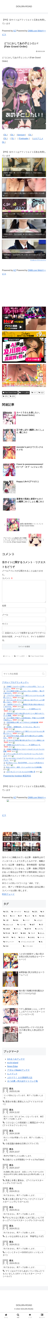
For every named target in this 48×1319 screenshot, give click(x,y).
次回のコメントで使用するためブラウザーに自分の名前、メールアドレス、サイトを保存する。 (24, 636)
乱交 (42, 392)
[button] (43, 673)
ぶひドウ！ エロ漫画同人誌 (19, 1077)
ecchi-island (12, 1063)
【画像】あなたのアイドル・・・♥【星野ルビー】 (23, 745)
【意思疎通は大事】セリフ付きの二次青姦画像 (22, 722)
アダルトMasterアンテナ (18, 1070)
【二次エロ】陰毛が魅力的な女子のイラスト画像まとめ (25, 740)
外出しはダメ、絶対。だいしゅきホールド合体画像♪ (24, 767)
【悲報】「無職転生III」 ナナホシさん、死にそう (23, 727)
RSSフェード (8, 894)
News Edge (12, 1066)
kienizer (21, 135)
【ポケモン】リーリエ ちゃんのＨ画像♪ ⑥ (20, 772)
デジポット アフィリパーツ (38, 260)
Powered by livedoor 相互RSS (17, 776)
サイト (5, 624)
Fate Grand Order (11, 392)
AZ (14, 31)
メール (5, 615)
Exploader (24, 138)
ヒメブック (12, 1074)
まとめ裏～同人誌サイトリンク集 (22, 1081)
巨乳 (6, 396)
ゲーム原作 (25, 392)
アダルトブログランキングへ (15, 682)
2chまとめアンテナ (16, 1059)
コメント (7, 578)
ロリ (34, 392)
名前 (4, 606)
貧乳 (13, 396)
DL (5, 135)
